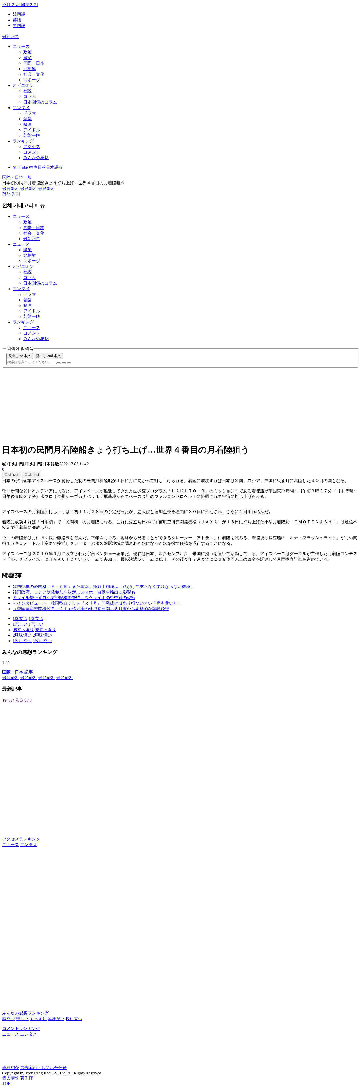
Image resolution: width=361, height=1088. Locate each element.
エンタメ (21, 107)
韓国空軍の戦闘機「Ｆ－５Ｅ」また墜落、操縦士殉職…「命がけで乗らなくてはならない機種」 (104, 586)
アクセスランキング (21, 839)
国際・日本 (33, 63)
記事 (17, 672)
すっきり (38, 1019)
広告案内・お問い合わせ (43, 1067)
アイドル (31, 130)
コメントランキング (21, 1028)
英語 (17, 20)
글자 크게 (31, 475)
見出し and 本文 (48, 356)
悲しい (22, 1019)
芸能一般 (31, 135)
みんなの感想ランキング (25, 1013)
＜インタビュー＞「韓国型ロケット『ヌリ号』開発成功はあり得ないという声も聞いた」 (97, 603)
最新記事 (10, 36)
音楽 (27, 118)
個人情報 (10, 1078)
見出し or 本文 (19, 356)
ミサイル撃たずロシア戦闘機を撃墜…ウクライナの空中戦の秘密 (74, 597)
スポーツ (31, 80)
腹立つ (8, 1019)
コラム (29, 96)
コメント (31, 152)
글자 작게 (11, 475)
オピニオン (23, 85)
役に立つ (74, 1019)
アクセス (31, 146)
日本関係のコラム (40, 102)
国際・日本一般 (17, 177)
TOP (6, 1083)
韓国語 (19, 14)
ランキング (23, 141)
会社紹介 (10, 1067)
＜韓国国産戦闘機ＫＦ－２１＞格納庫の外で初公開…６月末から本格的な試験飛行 (91, 608)
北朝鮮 (29, 68)
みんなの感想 (36, 157)
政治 (27, 52)
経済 (27, 57)
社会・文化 (33, 74)
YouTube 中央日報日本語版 (38, 167)
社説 (27, 91)
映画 (27, 124)
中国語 (19, 25)
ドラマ (29, 113)
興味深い (56, 1019)
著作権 (26, 1078)
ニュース (21, 46)
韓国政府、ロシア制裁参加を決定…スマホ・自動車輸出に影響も (74, 592)
